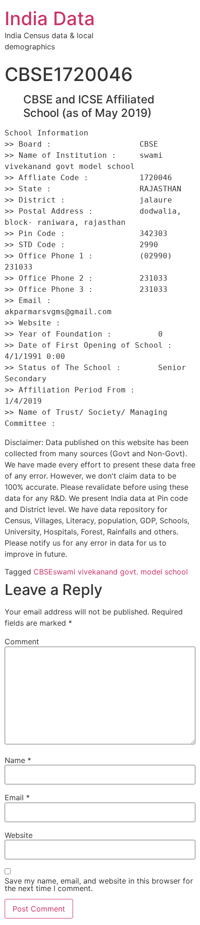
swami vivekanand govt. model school (120, 571)
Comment (22, 641)
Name (18, 760)
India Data (50, 18)
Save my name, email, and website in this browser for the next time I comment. (99, 884)
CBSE (43, 571)
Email (17, 797)
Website (19, 835)
